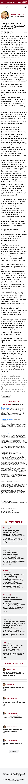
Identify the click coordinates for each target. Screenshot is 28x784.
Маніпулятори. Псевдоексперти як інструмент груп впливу (13, 730)
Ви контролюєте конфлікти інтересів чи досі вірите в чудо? (12, 716)
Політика (6, 396)
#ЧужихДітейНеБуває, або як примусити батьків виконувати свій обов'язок (13, 576)
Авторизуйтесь (7, 404)
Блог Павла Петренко (13, 7)
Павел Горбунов (6, 408)
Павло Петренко (17, 15)
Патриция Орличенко (7, 419)
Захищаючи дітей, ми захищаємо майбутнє (11, 553)
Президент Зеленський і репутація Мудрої (13, 688)
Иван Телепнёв (6, 433)
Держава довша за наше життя (12, 743)
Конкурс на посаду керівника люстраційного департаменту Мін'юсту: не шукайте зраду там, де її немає (14, 624)
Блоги (3, 7)
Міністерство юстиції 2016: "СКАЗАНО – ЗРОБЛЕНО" (13, 646)
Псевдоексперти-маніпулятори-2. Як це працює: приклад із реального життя (14, 702)
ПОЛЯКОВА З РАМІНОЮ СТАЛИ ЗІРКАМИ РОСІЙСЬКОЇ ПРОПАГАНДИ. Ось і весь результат (14, 674)
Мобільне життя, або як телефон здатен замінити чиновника (12, 600)
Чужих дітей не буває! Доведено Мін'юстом (11, 532)
